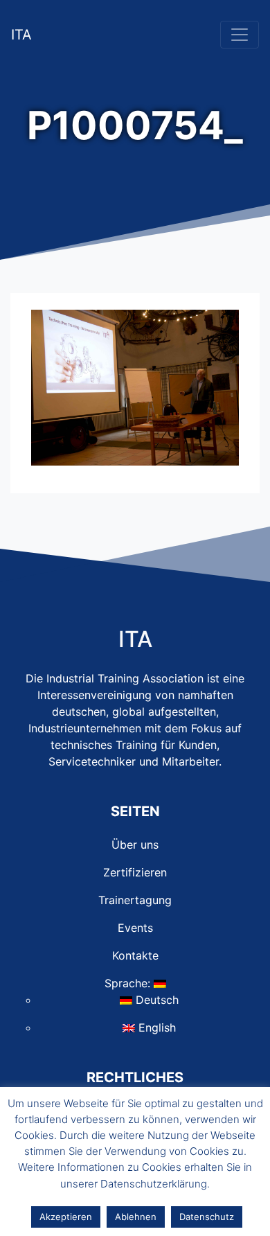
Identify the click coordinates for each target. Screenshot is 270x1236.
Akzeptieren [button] (65, 1216)
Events (135, 928)
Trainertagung (135, 900)
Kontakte (135, 955)
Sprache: (129, 983)
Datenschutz (206, 1216)
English (155, 1027)
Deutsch (155, 1000)
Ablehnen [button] (135, 1216)
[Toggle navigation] (239, 34)
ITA (21, 34)
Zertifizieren (135, 872)
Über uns (135, 844)
